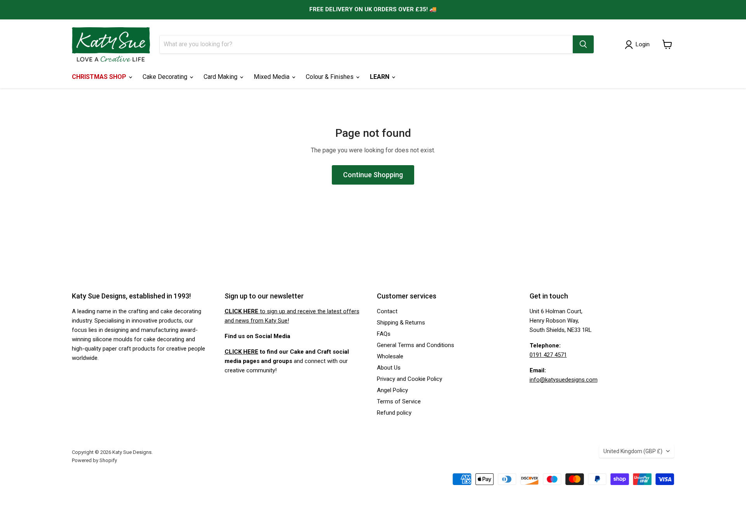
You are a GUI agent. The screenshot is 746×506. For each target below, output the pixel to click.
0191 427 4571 (548, 354)
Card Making (221, 76)
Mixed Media (272, 76)
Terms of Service (399, 401)
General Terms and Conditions (415, 345)
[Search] (583, 44)
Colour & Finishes (330, 76)
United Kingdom (632, 451)
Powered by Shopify (94, 460)
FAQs (383, 333)
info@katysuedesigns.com (564, 379)
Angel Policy (392, 390)
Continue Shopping (373, 175)
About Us (389, 367)
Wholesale (390, 356)
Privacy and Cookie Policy (409, 378)
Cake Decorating (166, 76)
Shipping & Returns (401, 322)
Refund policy (394, 412)
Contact (387, 311)
